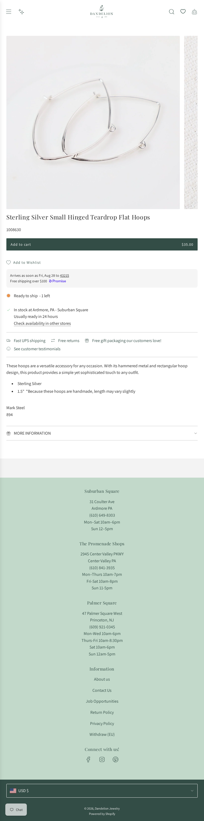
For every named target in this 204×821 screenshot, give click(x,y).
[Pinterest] (115, 759)
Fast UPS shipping (29, 340)
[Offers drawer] (21, 11)
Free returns (68, 340)
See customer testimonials (37, 349)
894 (9, 414)
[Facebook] (88, 759)
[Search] (171, 11)
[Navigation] (8, 11)
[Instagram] (102, 759)
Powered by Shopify (102, 814)
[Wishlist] (183, 11)
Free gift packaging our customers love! (127, 340)
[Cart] (194, 11)
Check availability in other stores (42, 323)
